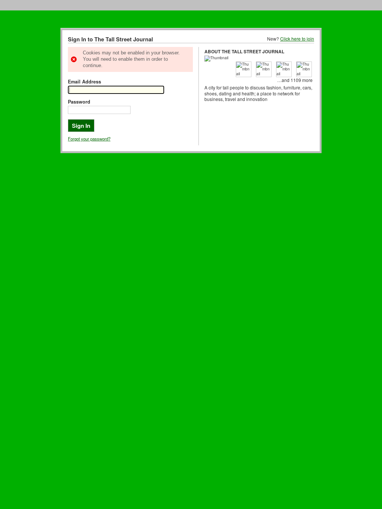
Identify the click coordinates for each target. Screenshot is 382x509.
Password (79, 101)
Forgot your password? (89, 139)
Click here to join (297, 38)
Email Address (84, 81)
